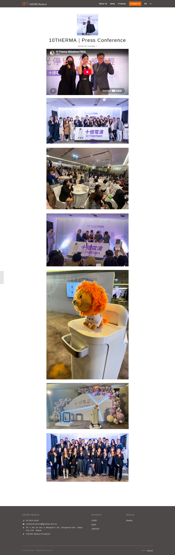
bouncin (150, 550)
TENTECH (95, 529)
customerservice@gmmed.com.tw (41, 524)
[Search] (150, 3)
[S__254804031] (87, 24)
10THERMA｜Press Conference (87, 40)
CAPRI (94, 520)
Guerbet (129, 520)
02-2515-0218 (32, 520)
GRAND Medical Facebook (38, 534)
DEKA (93, 524)
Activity (92, 46)
